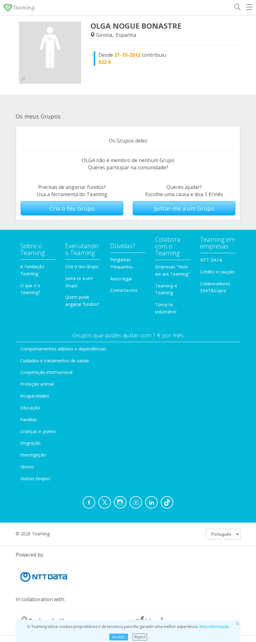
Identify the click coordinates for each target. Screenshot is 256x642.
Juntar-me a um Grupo (184, 208)
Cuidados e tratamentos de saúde (54, 361)
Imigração (30, 443)
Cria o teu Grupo (72, 208)
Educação (30, 408)
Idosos (27, 467)
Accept (118, 637)
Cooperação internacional (46, 372)
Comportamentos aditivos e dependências (63, 349)
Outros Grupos (35, 478)
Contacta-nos (124, 290)
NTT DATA (211, 260)
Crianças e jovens (38, 431)
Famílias (28, 419)
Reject (140, 637)
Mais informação (214, 626)
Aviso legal (121, 279)
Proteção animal (37, 384)
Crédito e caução (217, 272)
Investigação (33, 455)
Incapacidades (34, 396)
